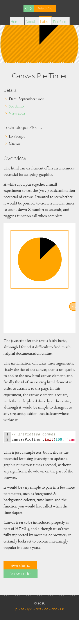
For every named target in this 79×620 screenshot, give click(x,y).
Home (15, 22)
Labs (44, 22)
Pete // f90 (45, 8)
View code (17, 114)
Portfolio (59, 22)
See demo (16, 107)
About (30, 22)
